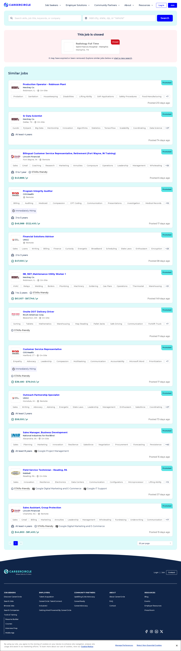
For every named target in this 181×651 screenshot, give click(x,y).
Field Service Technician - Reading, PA (45, 470)
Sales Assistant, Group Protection (42, 507)
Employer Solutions (76, 5)
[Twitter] (161, 632)
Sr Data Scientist (32, 116)
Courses (8, 624)
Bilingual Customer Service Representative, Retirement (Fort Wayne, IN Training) (69, 153)
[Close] (177, 645)
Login (156, 572)
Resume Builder (12, 619)
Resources (144, 5)
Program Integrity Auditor (38, 191)
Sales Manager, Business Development (45, 432)
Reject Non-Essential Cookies (149, 645)
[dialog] (90, 645)
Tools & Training (10, 615)
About (127, 5)
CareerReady (79, 601)
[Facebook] (146, 632)
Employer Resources (153, 606)
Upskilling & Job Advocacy (84, 597)
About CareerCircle (117, 597)
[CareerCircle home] (17, 5)
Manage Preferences (124, 645)
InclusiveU (43, 606)
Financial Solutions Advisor (38, 236)
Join (163, 572)
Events (147, 601)
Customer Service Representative (42, 349)
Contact (171, 572)
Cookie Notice (87, 646)
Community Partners (105, 5)
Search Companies (11, 610)
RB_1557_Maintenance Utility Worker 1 (44, 274)
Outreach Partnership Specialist (41, 395)
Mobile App (9, 633)
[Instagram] (151, 632)
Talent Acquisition (46, 597)
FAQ (111, 601)
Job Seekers (51, 5)
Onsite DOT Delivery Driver (38, 311)
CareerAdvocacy (81, 606)
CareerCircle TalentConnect (50, 601)
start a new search (123, 58)
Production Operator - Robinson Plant (44, 84)
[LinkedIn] (156, 632)
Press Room (149, 610)
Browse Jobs (9, 606)
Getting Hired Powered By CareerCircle (55, 610)
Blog (146, 597)
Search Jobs (9, 601)
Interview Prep (11, 628)
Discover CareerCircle (13, 597)
